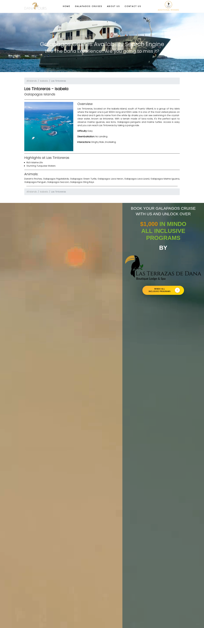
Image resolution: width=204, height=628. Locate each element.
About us (113, 6)
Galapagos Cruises (88, 6)
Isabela (44, 80)
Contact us (133, 6)
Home (66, 6)
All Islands (32, 80)
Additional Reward (168, 9)
